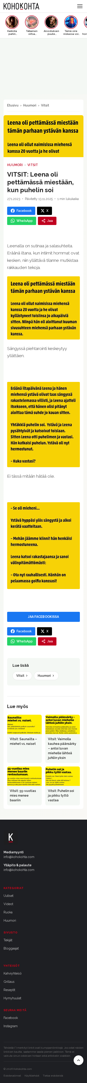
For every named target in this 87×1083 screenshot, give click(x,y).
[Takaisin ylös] (78, 1060)
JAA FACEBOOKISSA (43, 617)
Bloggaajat (11, 948)
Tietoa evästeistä (53, 1075)
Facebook (11, 1018)
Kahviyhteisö (13, 973)
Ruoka (8, 912)
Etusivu (13, 105)
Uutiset (8, 896)
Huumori (29, 105)
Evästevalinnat (12, 1075)
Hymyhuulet (12, 998)
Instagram (11, 1026)
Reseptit (9, 990)
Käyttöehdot (32, 1075)
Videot (8, 904)
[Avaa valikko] (79, 6)
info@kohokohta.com (19, 857)
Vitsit (45, 105)
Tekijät (8, 940)
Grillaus (9, 981)
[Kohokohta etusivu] (21, 6)
